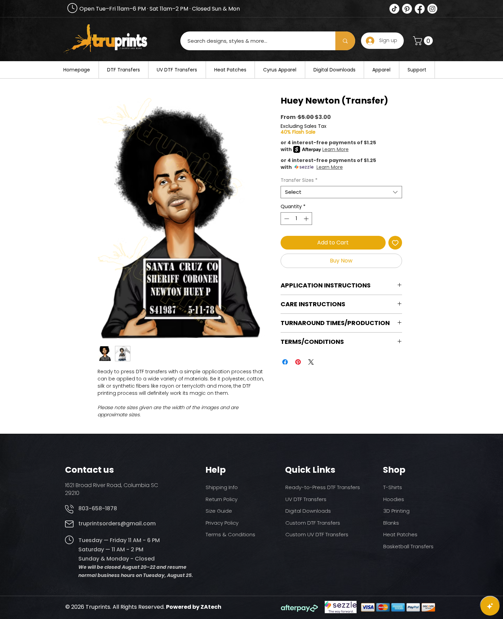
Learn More (335, 149)
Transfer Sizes (299, 180)
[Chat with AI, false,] (490, 606)
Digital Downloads (308, 510)
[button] (424, 40)
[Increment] (306, 219)
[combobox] (341, 192)
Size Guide (219, 510)
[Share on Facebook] (285, 362)
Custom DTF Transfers (312, 522)
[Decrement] (286, 219)
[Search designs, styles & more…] (345, 40)
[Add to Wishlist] (395, 243)
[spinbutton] (296, 219)
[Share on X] (311, 362)
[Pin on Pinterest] (298, 362)
